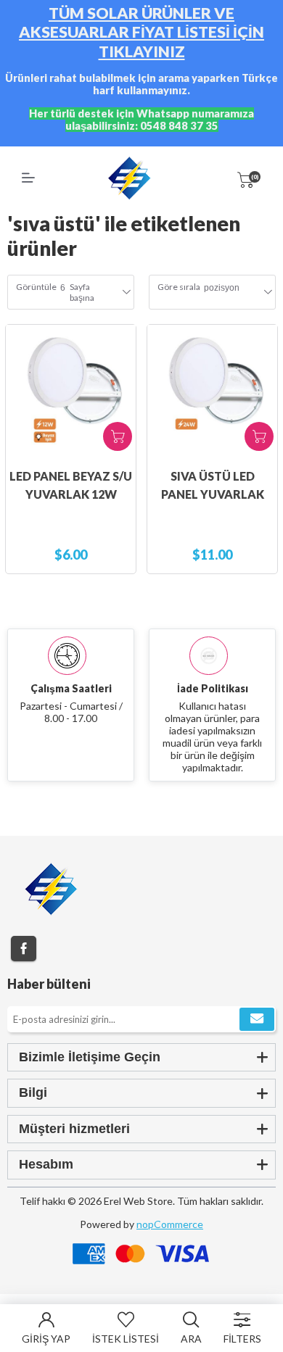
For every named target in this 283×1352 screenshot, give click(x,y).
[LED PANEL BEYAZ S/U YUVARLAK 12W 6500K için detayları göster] (71, 390)
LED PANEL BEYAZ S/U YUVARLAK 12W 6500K (70, 494)
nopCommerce (169, 1224)
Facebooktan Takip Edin (23, 948)
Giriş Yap (46, 1338)
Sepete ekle (117, 436)
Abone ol (256, 1019)
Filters (242, 1338)
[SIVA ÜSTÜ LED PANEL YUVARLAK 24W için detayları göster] (212, 390)
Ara (191, 1338)
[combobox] (221, 292)
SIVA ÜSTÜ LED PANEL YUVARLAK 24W (212, 494)
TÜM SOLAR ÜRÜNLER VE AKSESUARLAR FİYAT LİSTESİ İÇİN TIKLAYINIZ (141, 32)
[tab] (141, 1057)
